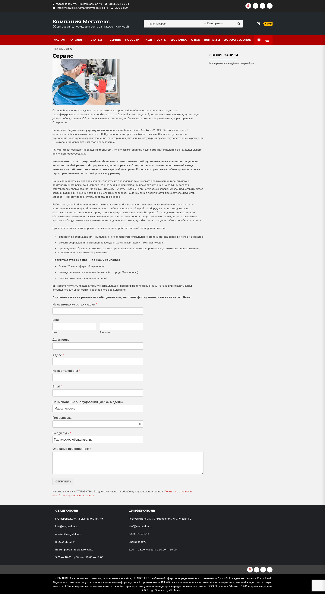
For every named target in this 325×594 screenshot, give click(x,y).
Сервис (115, 39)
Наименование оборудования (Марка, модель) (87, 402)
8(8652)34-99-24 (119, 3)
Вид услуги (61, 433)
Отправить (63, 481)
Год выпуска (61, 417)
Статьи (96, 39)
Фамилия (105, 332)
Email (57, 386)
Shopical (160, 590)
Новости (132, 39)
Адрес (58, 355)
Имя (56, 320)
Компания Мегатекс (81, 21)
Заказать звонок (237, 39)
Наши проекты (155, 39)
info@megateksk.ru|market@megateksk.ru (82, 7)
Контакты (212, 39)
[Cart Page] (258, 23)
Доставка (179, 39)
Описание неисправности (71, 448)
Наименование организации (74, 304)
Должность (60, 339)
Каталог (76, 39)
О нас (195, 39)
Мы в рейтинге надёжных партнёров (231, 63)
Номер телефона (66, 370)
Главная (58, 39)
